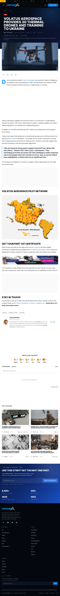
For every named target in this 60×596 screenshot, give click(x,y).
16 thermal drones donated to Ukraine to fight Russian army (11, 427)
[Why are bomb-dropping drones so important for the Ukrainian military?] (44, 442)
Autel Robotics (5, 532)
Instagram (38, 303)
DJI (2, 530)
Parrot (3, 538)
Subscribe (53, 5)
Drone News (34, 530)
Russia (5, 312)
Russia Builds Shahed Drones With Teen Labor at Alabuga (10, 452)
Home (5, 10)
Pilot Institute (35, 247)
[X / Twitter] (3, 522)
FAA (11, 10)
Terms (47, 593)
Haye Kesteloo (14, 317)
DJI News (33, 532)
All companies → (6, 546)
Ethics (3, 569)
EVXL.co (13, 325)
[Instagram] (16, 522)
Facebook (24, 303)
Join (55, 583)
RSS (57, 593)
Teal (3, 543)
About (3, 561)
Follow (52, 322)
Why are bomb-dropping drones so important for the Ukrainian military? (42, 452)
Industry (33, 554)
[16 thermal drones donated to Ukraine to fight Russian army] (15, 417)
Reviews (33, 551)
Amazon (4, 540)
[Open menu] (3, 5)
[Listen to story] (11, 74)
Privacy (41, 593)
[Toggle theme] (45, 5)
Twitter (18, 303)
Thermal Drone (13, 312)
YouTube (32, 303)
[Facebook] (8, 522)
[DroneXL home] (13, 5)
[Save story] (3, 74)
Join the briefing (50, 480)
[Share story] (7, 74)
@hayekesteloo (21, 326)
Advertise (4, 566)
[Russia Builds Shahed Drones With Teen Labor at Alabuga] (15, 442)
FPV (32, 549)
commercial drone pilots (38, 249)
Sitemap (52, 593)
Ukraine (13, 138)
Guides (33, 538)
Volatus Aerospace (28, 80)
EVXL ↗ (4, 572)
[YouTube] (12, 522)
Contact (4, 564)
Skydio (3, 535)
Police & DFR (34, 543)
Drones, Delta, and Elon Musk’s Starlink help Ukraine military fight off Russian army (44, 427)
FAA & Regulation (35, 540)
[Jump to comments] (16, 74)
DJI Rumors (34, 535)
